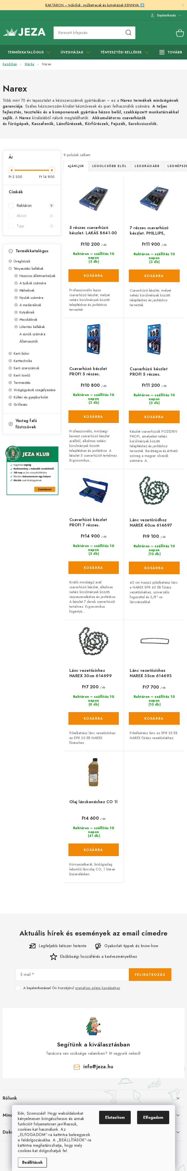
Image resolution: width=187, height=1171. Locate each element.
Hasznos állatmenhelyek (37, 275)
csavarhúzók (134, 118)
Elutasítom (115, 1117)
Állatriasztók (28, 341)
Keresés (128, 32)
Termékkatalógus (32, 251)
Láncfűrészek (69, 123)
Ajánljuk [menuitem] (76, 166)
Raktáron (35, 205)
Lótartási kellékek (32, 326)
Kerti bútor (22, 353)
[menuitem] (29, 52)
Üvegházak (22, 261)
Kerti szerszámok (26, 368)
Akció (35, 216)
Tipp (35, 226)
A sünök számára (32, 334)
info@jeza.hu (98, 1066)
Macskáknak (28, 319)
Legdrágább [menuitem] (147, 166)
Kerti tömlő (22, 375)
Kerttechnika (23, 360)
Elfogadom (153, 1117)
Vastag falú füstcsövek (26, 424)
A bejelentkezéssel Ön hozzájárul (71, 988)
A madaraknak (30, 305)
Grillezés (21, 404)
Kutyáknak (27, 312)
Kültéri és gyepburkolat (31, 397)
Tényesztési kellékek (29, 268)
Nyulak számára (31, 297)
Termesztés (22, 382)
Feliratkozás (150, 974)
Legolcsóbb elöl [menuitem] (109, 166)
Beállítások (32, 1162)
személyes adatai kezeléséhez (97, 988)
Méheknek (27, 290)
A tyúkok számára (32, 283)
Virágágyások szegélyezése (35, 390)
